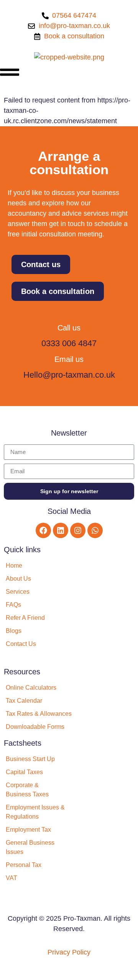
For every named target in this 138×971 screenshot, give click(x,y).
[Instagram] (77, 530)
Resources (22, 671)
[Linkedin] (60, 530)
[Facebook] (43, 530)
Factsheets (22, 743)
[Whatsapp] (95, 530)
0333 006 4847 (69, 343)
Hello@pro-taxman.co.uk (69, 375)
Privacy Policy (69, 952)
